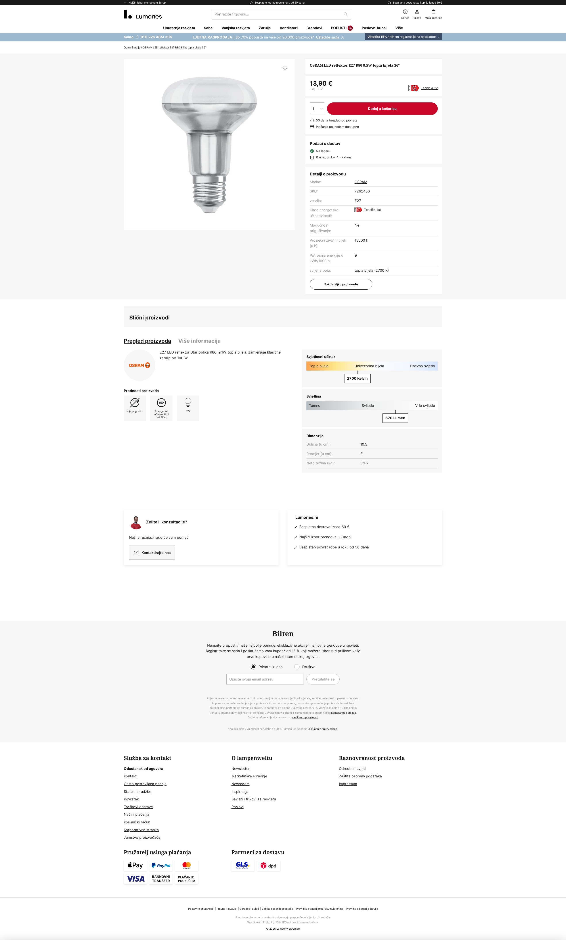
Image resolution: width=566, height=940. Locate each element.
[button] (285, 68)
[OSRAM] (139, 365)
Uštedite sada (327, 37)
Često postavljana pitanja (145, 783)
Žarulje (136, 47)
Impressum (348, 783)
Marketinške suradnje (249, 776)
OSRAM (361, 181)
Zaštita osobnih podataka (360, 776)
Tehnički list (429, 88)
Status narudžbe (137, 791)
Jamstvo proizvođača (142, 837)
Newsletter (240, 768)
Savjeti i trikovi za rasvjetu (253, 799)
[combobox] (281, 14)
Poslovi (237, 806)
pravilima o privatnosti (304, 717)
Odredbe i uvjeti (352, 768)
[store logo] (143, 14)
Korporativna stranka (141, 829)
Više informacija (199, 341)
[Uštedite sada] (283, 37)
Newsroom (240, 783)
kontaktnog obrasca (343, 713)
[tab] (147, 341)
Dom (127, 47)
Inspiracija (239, 791)
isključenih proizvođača (322, 729)
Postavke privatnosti (201, 909)
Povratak (131, 799)
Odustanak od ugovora (143, 768)
